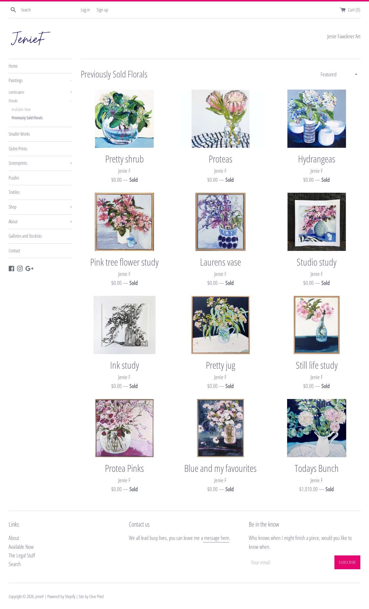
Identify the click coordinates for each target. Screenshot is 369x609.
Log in (85, 9)
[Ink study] (124, 325)
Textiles (14, 192)
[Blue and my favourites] (220, 428)
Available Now (21, 109)
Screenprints (40, 163)
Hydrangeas (316, 158)
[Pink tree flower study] (124, 222)
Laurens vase (220, 261)
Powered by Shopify (61, 596)
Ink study (124, 365)
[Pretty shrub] (124, 119)
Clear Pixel (96, 596)
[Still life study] (316, 325)
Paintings (40, 80)
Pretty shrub (124, 158)
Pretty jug (220, 365)
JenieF (39, 596)
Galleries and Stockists (25, 236)
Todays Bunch (317, 468)
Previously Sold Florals (27, 117)
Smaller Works (19, 134)
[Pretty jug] (220, 325)
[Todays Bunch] (316, 428)
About (40, 221)
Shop (40, 207)
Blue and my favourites (220, 468)
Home (13, 66)
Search (15, 564)
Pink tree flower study (124, 261)
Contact (14, 250)
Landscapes (40, 92)
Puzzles (14, 178)
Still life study (317, 365)
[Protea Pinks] (124, 428)
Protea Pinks (124, 468)
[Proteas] (220, 119)
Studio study (316, 261)
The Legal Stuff (22, 555)
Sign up (102, 9)
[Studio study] (316, 222)
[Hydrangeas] (316, 119)
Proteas (220, 158)
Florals (40, 100)
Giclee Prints (18, 148)
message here (216, 538)
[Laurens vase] (220, 222)
